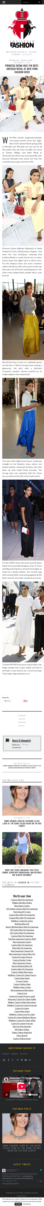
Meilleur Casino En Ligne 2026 (22, 1020)
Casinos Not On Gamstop (22, 900)
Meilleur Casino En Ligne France (22, 975)
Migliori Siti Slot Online (22, 903)
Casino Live (22, 993)
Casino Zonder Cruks (22, 960)
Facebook (16, 747)
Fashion (23, 60)
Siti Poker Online (22, 1029)
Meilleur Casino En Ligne (22, 921)
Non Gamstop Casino (22, 942)
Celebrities (14, 60)
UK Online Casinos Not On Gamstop (22, 909)
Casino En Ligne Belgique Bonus (22, 1017)
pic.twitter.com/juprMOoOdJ (23, 1178)
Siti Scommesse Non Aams (22, 990)
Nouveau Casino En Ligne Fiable (22, 999)
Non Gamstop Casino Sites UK (22, 954)
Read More (27, 1204)
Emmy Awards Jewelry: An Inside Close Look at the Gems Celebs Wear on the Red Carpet (22, 765)
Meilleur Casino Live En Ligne (22, 1014)
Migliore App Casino (22, 987)
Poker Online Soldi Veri (22, 1032)
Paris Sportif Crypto (22, 912)
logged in (24, 882)
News (30, 60)
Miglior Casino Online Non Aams (22, 1002)
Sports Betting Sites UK (22, 966)
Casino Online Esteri (22, 1038)
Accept (18, 1204)
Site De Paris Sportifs (22, 1026)
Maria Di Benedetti (21, 740)
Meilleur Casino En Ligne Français (22, 1005)
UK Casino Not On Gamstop (22, 930)
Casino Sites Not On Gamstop (22, 915)
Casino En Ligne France (22, 957)
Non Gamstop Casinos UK (22, 951)
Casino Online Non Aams (22, 972)
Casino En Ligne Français (22, 1023)
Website (16, 744)
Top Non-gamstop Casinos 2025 (22, 939)
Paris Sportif (22, 1035)
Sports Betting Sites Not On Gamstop (22, 927)
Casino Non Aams (22, 978)
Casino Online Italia (22, 984)
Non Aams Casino (22, 906)
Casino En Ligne (22, 1008)
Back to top (21, 1195)
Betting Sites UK (22, 924)
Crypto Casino (22, 981)
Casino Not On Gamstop (22, 945)
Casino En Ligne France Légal (22, 996)
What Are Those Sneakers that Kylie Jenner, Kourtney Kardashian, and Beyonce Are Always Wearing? (22, 872)
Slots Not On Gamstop (22, 948)
